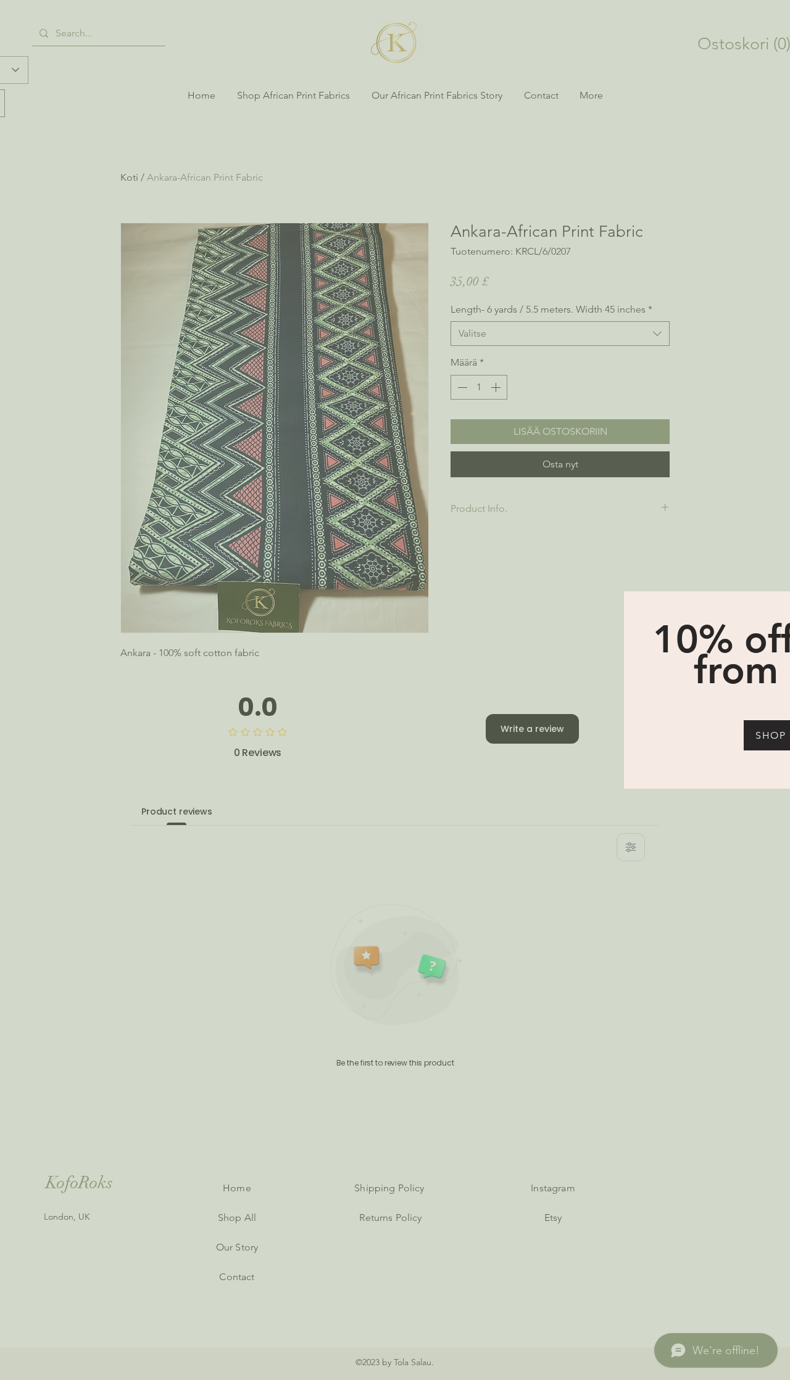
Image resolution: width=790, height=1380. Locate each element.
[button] (774, 604)
